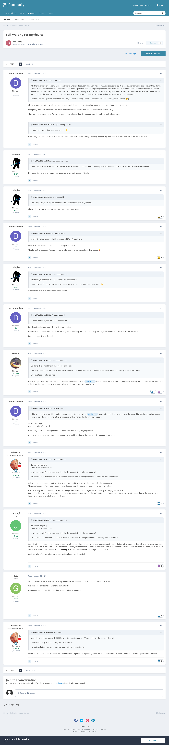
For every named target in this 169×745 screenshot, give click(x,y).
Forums (7, 19)
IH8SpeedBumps (59, 124)
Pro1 (22, 13)
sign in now (59, 683)
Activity (41, 13)
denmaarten (16, 73)
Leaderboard (34, 19)
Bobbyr (18, 41)
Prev (12, 64)
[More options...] (161, 73)
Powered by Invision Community (84, 731)
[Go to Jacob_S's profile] (15, 525)
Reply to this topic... (27, 693)
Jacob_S (16, 513)
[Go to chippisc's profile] (15, 163)
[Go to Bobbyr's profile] (8, 43)
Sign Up (160, 5)
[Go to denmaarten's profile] (15, 83)
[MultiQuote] (29, 144)
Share (140, 43)
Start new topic (130, 53)
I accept (154, 740)
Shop (51, 13)
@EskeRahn (90, 381)
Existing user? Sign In (142, 5)
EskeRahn (16, 452)
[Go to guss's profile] (15, 588)
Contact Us (84, 726)
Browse (31, 13)
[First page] (6, 64)
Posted (37, 73)
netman (16, 353)
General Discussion (35, 44)
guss (15, 575)
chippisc (16, 153)
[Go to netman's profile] (15, 363)
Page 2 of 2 (29, 64)
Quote (35, 144)
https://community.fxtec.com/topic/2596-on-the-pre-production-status (80, 549)
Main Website (11, 13)
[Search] (163, 13)
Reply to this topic (153, 53)
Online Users (19, 19)
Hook (55, 80)
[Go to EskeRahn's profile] (15, 464)
